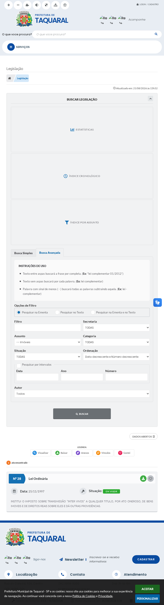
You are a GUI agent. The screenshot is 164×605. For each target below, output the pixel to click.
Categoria (89, 336)
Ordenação (90, 350)
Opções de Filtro (25, 305)
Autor (18, 387)
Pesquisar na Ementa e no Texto (115, 312)
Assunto (19, 336)
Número (110, 371)
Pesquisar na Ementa (35, 312)
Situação (20, 350)
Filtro (18, 321)
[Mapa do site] (55, 5)
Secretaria (90, 321)
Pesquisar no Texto (72, 312)
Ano (63, 371)
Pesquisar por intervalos (36, 364)
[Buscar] (156, 34)
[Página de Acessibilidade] (65, 5)
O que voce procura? (17, 34)
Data (19, 371)
